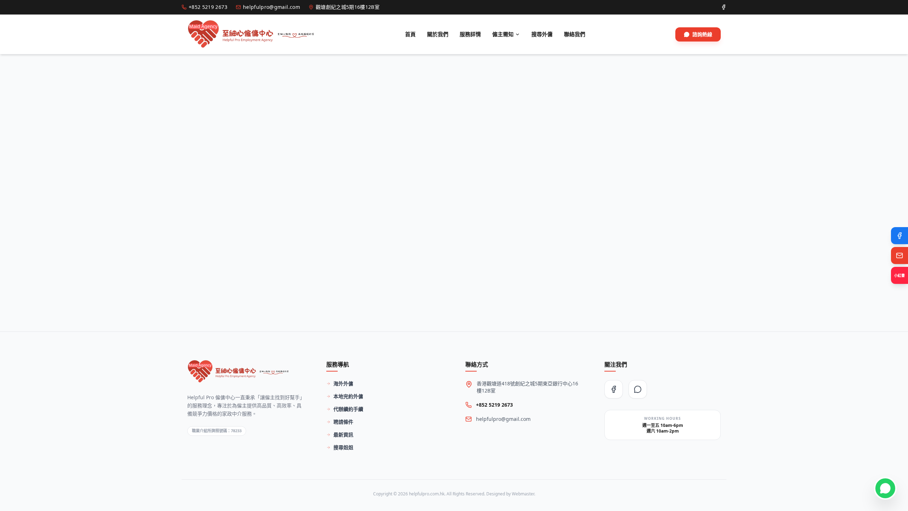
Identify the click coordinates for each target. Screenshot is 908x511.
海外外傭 (343, 383)
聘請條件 (343, 421)
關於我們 (437, 34)
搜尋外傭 (542, 34)
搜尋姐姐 (343, 447)
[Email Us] (899, 255)
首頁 (410, 34)
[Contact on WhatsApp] (885, 488)
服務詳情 (470, 34)
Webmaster (523, 494)
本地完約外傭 (348, 396)
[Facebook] (899, 235)
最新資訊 (343, 434)
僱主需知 (503, 34)
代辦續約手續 (348, 409)
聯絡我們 (574, 34)
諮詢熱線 (702, 34)
